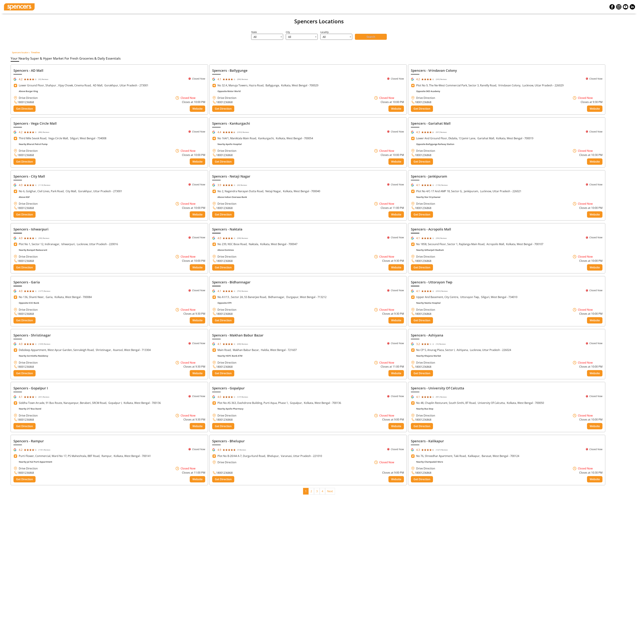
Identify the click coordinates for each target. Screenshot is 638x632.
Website (197, 108)
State (254, 32)
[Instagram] (619, 7)
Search (371, 37)
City (288, 32)
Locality (324, 32)
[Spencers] (19, 7)
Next (330, 491)
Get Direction (24, 108)
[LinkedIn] (632, 7)
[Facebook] (612, 7)
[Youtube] (626, 7)
